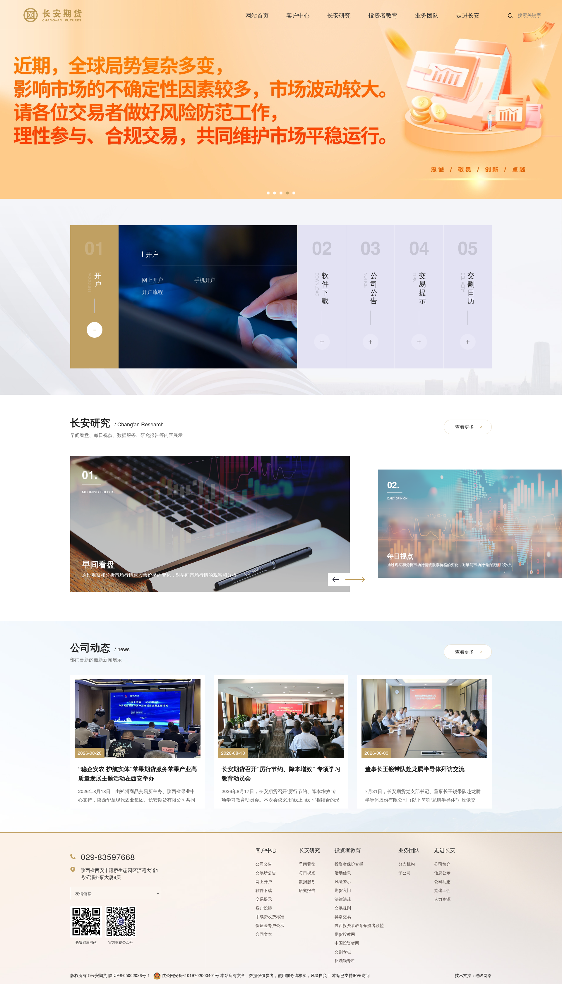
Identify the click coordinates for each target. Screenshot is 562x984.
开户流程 (152, 291)
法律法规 (343, 899)
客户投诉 (264, 908)
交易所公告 (266, 873)
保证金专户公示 (270, 925)
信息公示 (442, 873)
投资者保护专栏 (349, 864)
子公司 (404, 873)
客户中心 (298, 15)
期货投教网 (345, 934)
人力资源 (442, 899)
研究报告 (307, 890)
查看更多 (464, 426)
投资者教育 (382, 15)
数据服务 (307, 881)
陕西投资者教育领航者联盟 (359, 925)
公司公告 (264, 864)
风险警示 (343, 881)
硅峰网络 (483, 975)
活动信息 (343, 873)
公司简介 (442, 864)
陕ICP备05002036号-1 (129, 975)
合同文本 (264, 934)
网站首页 (257, 15)
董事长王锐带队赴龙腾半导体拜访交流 (415, 768)
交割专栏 (343, 951)
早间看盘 (307, 864)
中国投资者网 (347, 943)
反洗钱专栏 (345, 960)
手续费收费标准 (270, 916)
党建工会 (442, 890)
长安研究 (339, 15)
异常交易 (343, 916)
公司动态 (442, 881)
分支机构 (406, 864)
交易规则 (343, 908)
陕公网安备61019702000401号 (190, 975)
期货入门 (343, 890)
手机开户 (204, 279)
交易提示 (264, 899)
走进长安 (467, 15)
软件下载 (264, 890)
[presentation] (336, 579)
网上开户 (152, 279)
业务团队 (426, 15)
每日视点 (307, 873)
